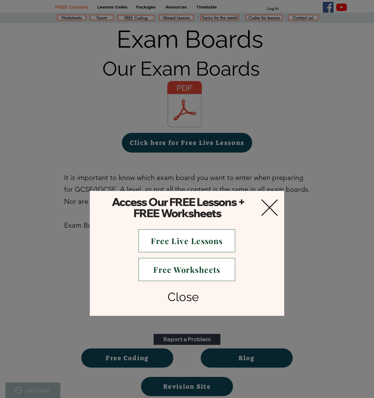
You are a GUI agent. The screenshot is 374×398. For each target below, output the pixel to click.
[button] (269, 207)
